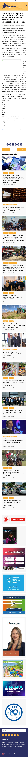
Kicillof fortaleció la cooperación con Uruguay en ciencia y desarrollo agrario (14, 208)
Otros (10, 468)
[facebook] (12, 0)
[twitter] (10, 0)
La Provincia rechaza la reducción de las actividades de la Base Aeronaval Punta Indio (13, 441)
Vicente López (12, 233)
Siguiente (21, 149)
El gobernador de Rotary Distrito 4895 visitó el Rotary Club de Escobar (12, 297)
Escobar (18, 25)
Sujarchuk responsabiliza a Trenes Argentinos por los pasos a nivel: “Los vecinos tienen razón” (12, 503)
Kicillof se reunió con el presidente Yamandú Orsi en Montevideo (13, 354)
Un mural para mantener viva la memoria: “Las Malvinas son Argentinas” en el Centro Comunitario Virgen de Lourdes (14, 238)
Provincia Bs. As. (12, 204)
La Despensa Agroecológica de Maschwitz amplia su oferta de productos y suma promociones (14, 383)
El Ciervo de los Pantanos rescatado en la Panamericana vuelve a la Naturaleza (14, 325)
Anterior (7, 149)
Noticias (22, 25)
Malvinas (6, 172)
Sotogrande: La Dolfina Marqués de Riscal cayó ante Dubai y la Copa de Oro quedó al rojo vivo (13, 473)
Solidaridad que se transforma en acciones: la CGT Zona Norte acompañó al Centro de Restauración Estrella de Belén (14, 268)
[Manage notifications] (3, 754)
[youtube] (15, 0)
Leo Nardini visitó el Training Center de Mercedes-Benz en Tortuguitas (13, 412)
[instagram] (17, 0)
